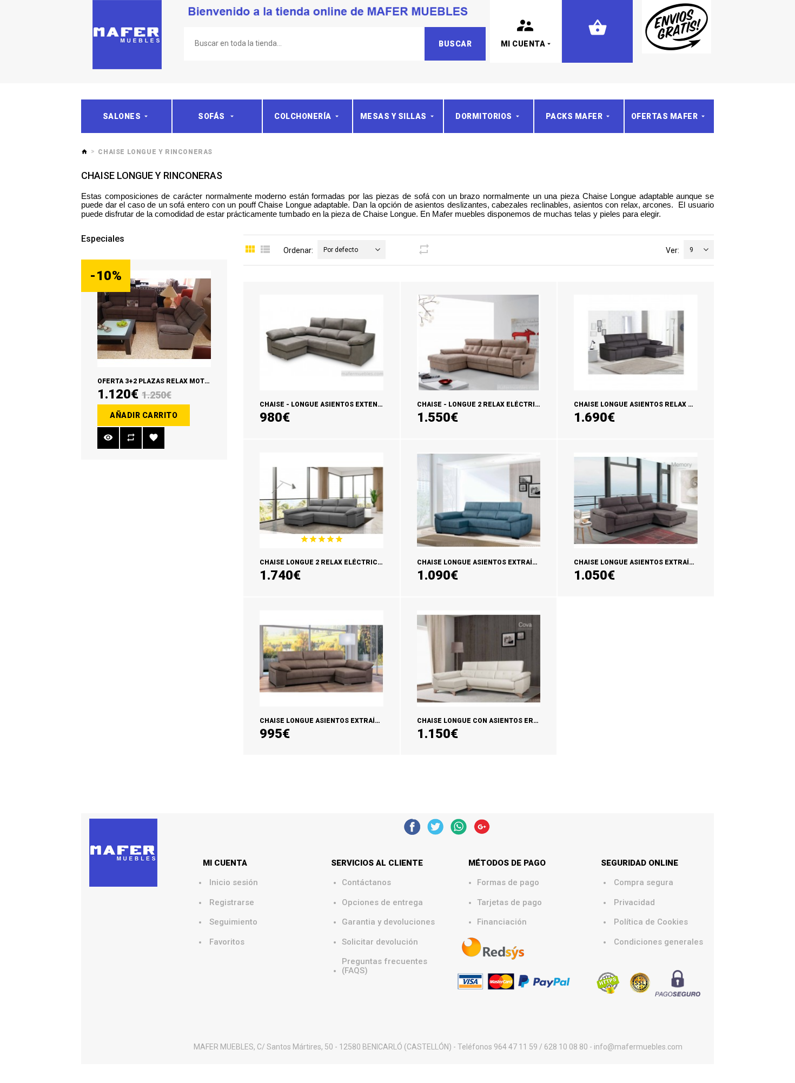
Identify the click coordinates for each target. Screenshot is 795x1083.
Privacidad (634, 902)
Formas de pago (508, 882)
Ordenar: (298, 250)
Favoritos (226, 942)
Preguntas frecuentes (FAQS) (385, 966)
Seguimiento (233, 922)
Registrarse (231, 902)
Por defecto (340, 250)
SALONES (122, 116)
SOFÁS (212, 116)
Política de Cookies (651, 922)
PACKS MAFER (574, 116)
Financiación (502, 922)
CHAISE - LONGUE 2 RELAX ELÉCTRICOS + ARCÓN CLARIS (511, 404)
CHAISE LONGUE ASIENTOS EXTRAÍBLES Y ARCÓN (341, 721)
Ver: (672, 250)
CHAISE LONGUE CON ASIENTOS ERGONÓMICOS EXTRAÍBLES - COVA (529, 721)
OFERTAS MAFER (664, 116)
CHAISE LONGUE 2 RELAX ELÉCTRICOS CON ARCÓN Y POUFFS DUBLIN (374, 562)
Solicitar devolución (380, 942)
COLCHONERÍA (303, 116)
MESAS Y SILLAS (393, 116)
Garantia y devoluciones (388, 922)
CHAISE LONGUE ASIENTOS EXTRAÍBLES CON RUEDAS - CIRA (517, 562)
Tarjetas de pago (509, 902)
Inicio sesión (233, 882)
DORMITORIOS (483, 116)
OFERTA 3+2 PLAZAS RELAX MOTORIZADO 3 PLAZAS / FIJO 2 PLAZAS (209, 381)
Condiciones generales (658, 942)
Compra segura (643, 882)
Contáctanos (366, 882)
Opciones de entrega (382, 902)
